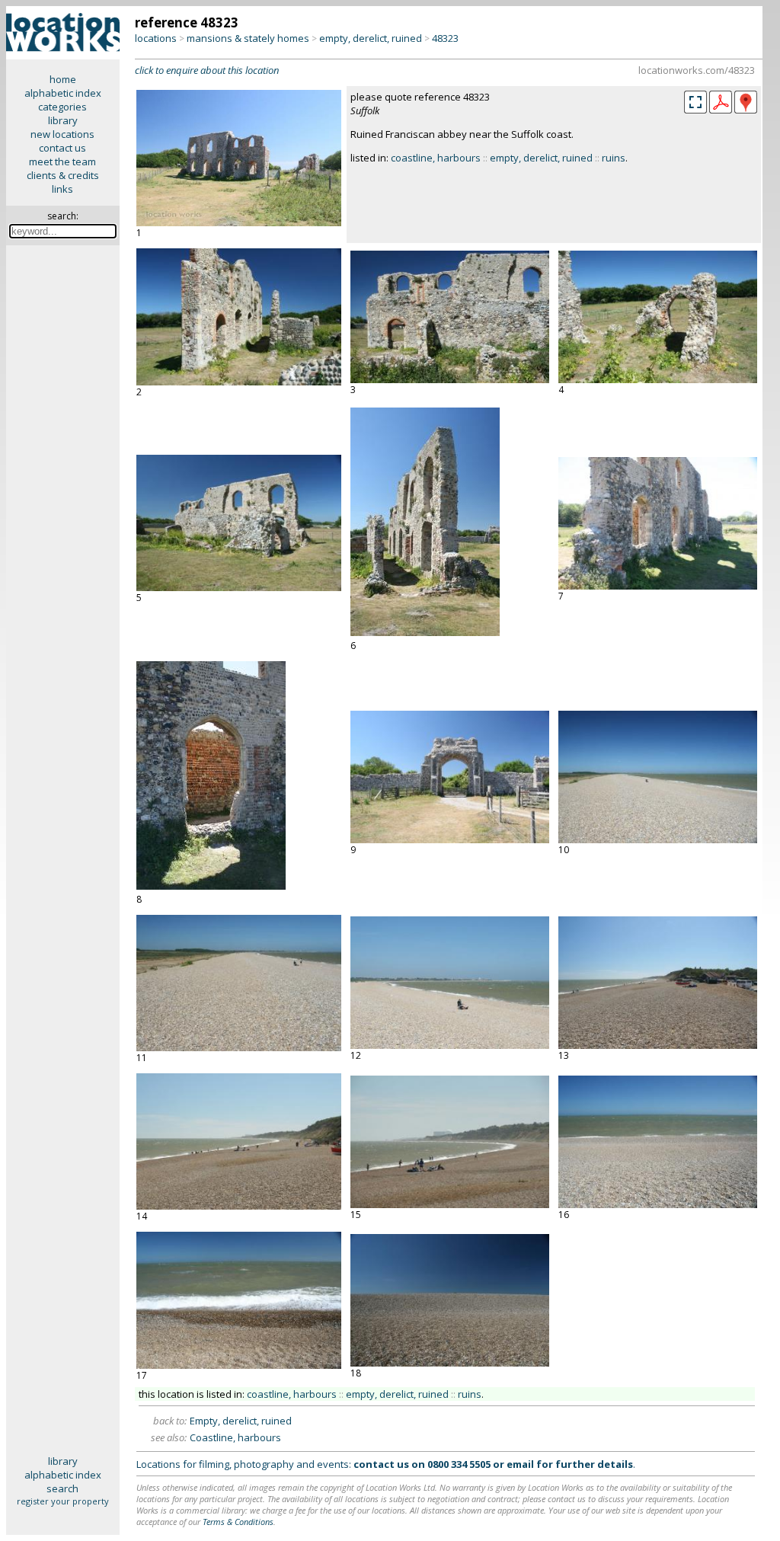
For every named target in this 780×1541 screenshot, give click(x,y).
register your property (63, 1501)
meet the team (62, 161)
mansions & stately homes (248, 38)
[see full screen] (695, 102)
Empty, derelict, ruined (241, 1421)
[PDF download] (720, 110)
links (62, 189)
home (63, 79)
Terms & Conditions (238, 1521)
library (63, 120)
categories (62, 106)
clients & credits (63, 175)
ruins (613, 158)
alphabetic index (62, 93)
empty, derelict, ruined (370, 38)
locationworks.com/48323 (696, 70)
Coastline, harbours (235, 1437)
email (520, 1464)
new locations (62, 134)
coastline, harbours (436, 158)
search (62, 1488)
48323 (445, 38)
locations (156, 38)
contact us (62, 148)
